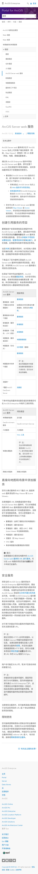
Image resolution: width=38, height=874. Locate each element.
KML (7, 97)
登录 (34, 3)
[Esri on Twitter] (3, 860)
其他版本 (18, 134)
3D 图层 (8, 69)
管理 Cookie (10, 870)
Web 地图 (6, 35)
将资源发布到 (15, 191)
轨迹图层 (9, 93)
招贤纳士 (5, 838)
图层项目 (19, 277)
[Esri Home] (6, 852)
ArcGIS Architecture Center (12, 825)
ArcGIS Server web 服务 (14, 73)
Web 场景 (6, 40)
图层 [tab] (6, 49)
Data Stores (6, 785)
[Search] (28, 3)
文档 (3, 795)
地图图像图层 (10, 83)
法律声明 (18, 870)
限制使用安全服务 (18, 737)
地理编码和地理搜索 (10, 45)
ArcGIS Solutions (8, 822)
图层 (20, 22)
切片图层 (9, 64)
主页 (3, 774)
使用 (3, 22)
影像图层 (9, 78)
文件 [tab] (6, 116)
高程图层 (20, 332)
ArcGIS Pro (6, 808)
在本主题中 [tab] (7, 141)
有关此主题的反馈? (28, 749)
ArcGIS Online (7, 804)
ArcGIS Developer (9, 818)
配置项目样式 (18, 240)
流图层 (8, 102)
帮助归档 (31, 133)
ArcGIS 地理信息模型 (10, 30)
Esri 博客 (5, 841)
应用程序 (5, 792)
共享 (7, 249)
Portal (4, 777)
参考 (9, 22)
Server (4, 781)
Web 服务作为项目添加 (21, 187)
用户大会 (5, 845)
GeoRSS (8, 107)
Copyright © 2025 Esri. (9, 867)
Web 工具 (20, 435)
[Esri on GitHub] (10, 860)
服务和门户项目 (11, 88)
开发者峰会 (6, 848)
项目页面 (14, 651)
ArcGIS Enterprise (12, 3)
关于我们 (5, 834)
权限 (18, 646)
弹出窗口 (28, 240)
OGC (7, 112)
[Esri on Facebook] (7, 860)
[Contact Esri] (14, 860)
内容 (14, 22)
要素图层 (9, 59)
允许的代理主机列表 (27, 593)
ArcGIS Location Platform (11, 815)
